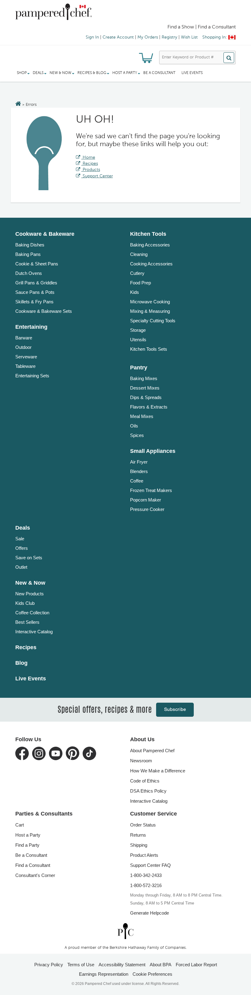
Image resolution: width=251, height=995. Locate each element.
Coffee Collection (32, 612)
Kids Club (25, 603)
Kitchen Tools (148, 234)
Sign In (92, 37)
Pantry (138, 367)
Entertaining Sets (32, 375)
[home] (125, 931)
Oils (134, 425)
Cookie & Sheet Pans (36, 263)
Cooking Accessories (151, 263)
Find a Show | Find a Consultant (201, 27)
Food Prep (140, 282)
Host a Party (27, 835)
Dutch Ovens (28, 273)
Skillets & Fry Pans (34, 301)
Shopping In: (214, 37)
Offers (21, 548)
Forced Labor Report (196, 964)
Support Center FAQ (150, 865)
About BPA (160, 964)
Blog (21, 663)
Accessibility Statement (122, 964)
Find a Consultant (32, 865)
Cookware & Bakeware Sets (43, 311)
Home (88, 157)
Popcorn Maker (145, 499)
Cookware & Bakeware (44, 234)
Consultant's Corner (35, 875)
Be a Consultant (159, 73)
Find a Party (27, 845)
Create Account (118, 37)
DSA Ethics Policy (148, 790)
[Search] (228, 57)
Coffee (136, 480)
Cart (19, 824)
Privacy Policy (48, 964)
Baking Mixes (143, 378)
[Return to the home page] (18, 104)
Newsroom (141, 760)
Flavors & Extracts (148, 406)
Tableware (25, 366)
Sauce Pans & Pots (34, 292)
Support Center (97, 176)
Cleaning (139, 254)
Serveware (26, 356)
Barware (23, 337)
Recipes (89, 163)
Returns (138, 835)
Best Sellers (27, 622)
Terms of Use (80, 964)
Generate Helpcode (149, 912)
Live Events (192, 73)
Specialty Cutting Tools (152, 320)
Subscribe (175, 709)
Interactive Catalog (34, 631)
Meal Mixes (141, 416)
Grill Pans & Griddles (36, 282)
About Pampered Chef (152, 750)
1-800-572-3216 (146, 885)
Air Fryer (139, 461)
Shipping (138, 845)
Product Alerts (144, 855)
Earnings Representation (103, 974)
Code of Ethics (144, 780)
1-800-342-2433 (146, 875)
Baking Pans (28, 254)
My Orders (147, 37)
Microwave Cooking (150, 301)
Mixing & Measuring (150, 311)
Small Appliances (152, 451)
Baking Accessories (150, 244)
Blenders (139, 471)
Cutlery (137, 273)
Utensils (138, 339)
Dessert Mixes (144, 387)
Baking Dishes (29, 244)
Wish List (189, 37)
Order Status (143, 824)
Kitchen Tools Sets (148, 349)
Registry (169, 37)
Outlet (21, 567)
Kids (134, 292)
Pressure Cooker (147, 509)
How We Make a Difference (157, 770)
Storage (138, 330)
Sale (19, 538)
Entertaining (31, 327)
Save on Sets (28, 557)
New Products (29, 593)
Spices (137, 435)
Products (90, 170)
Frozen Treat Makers (151, 490)
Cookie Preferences (152, 974)
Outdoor (23, 347)
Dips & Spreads (146, 397)
